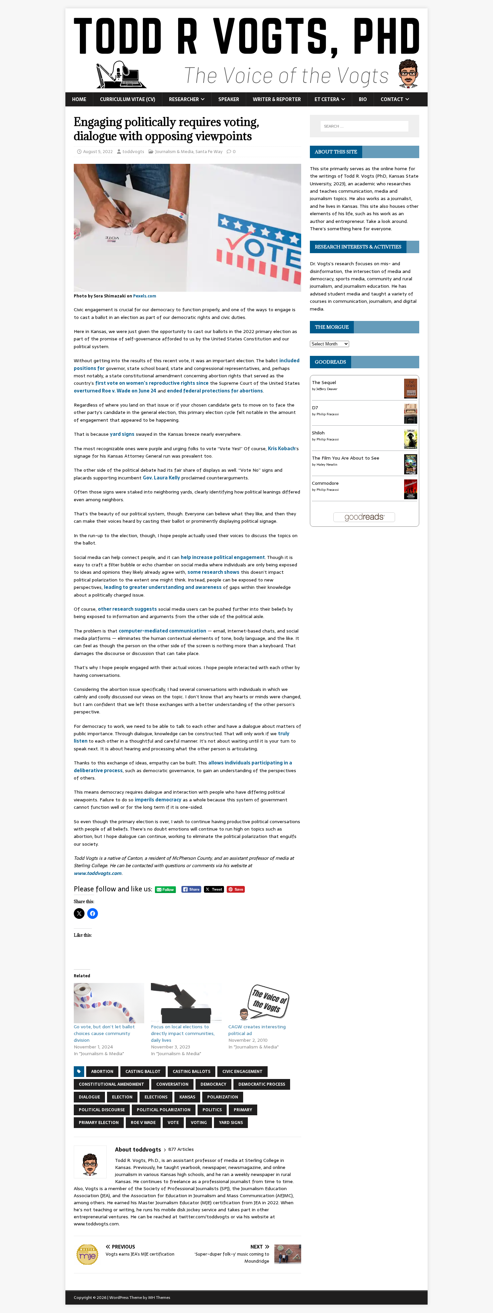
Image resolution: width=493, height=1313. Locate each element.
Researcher (184, 99)
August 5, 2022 (98, 151)
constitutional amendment (111, 1084)
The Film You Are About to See (345, 458)
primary (243, 1110)
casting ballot (143, 1071)
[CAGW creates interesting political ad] (263, 1003)
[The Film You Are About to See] (410, 471)
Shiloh (318, 432)
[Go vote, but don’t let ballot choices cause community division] (109, 1003)
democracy (213, 1084)
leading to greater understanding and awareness (163, 587)
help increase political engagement (223, 557)
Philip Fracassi (328, 414)
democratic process (261, 1084)
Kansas (187, 1097)
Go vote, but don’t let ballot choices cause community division (104, 1033)
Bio (363, 99)
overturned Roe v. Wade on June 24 (115, 390)
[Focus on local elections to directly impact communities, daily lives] (186, 1003)
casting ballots (191, 1071)
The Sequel (324, 382)
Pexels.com (144, 296)
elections (156, 1097)
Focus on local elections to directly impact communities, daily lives (183, 1033)
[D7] (410, 419)
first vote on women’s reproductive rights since (152, 383)
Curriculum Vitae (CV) (127, 99)
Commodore (325, 483)
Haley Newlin (327, 464)
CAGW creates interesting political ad (257, 1030)
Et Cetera (327, 99)
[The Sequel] (410, 394)
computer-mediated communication (162, 631)
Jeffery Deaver (327, 389)
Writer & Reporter (277, 99)
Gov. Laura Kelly (161, 477)
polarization (222, 1097)
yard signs (122, 434)
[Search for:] (364, 126)
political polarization (163, 1110)
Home (79, 99)
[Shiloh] (410, 445)
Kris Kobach (281, 448)
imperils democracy (158, 799)
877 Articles (181, 1149)
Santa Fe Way (209, 151)
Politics (212, 1110)
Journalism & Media (174, 151)
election (122, 1097)
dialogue (89, 1097)
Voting (199, 1122)
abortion (102, 1071)
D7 (315, 407)
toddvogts (133, 151)
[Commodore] (410, 495)
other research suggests (127, 609)
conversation (172, 1084)
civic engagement (242, 1071)
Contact (392, 99)
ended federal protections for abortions (215, 390)
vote (173, 1122)
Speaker (228, 99)
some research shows (213, 572)
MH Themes (159, 1297)
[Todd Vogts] (246, 88)
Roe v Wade (143, 1122)
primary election (99, 1122)
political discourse (102, 1110)
